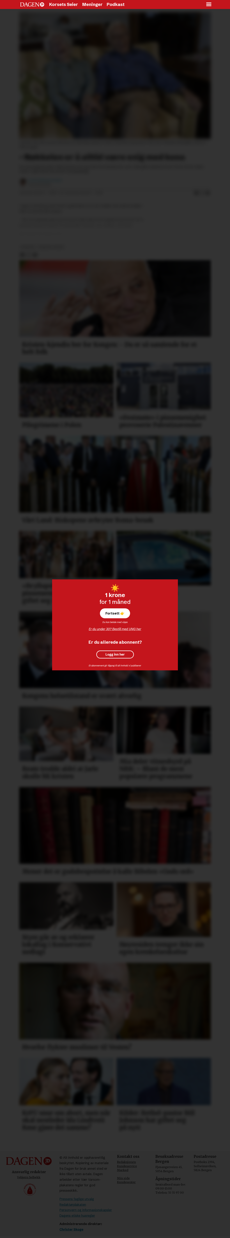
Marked (122, 1170)
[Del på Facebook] (196, 193)
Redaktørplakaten (72, 1205)
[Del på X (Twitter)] (202, 193)
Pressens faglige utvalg (76, 1199)
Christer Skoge (71, 1229)
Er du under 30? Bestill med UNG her (115, 629)
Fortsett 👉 (115, 613)
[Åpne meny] (209, 4)
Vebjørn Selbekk (28, 1177)
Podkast (116, 4)
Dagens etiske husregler (77, 1215)
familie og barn (51, 247)
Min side (123, 1178)
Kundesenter (126, 1182)
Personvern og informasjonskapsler (85, 1210)
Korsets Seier (63, 4)
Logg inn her (115, 654)
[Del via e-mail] (207, 193)
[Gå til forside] (32, 4)
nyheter (27, 247)
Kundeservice (127, 1166)
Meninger (92, 4)
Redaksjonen (126, 1162)
